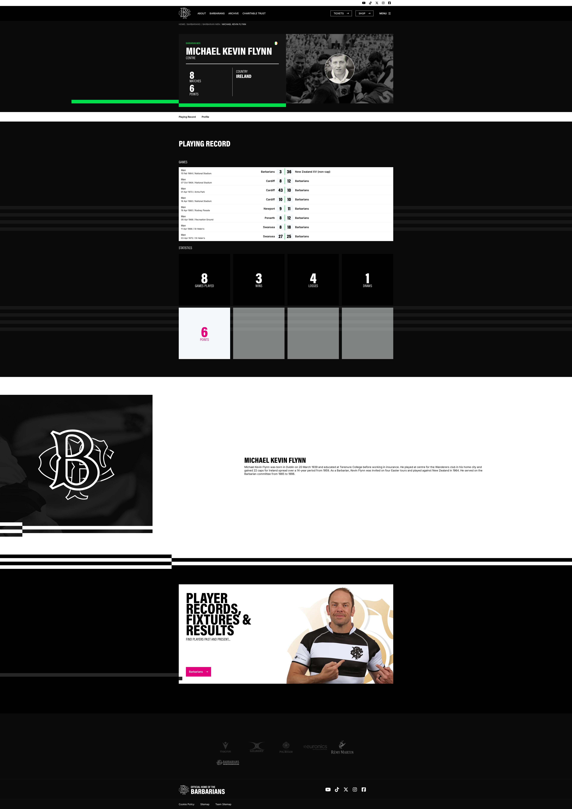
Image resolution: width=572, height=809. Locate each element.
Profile (205, 116)
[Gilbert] (257, 747)
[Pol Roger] (286, 747)
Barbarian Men (211, 24)
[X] (376, 3)
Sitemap (204, 804)
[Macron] (227, 747)
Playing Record (187, 116)
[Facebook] (389, 3)
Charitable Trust (254, 13)
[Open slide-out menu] (385, 13)
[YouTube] (364, 3)
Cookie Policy (186, 804)
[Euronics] (315, 747)
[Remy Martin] (344, 747)
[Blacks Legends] (227, 763)
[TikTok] (370, 3)
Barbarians (217, 13)
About (202, 13)
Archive (233, 13)
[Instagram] (383, 3)
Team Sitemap (223, 804)
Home (182, 24)
